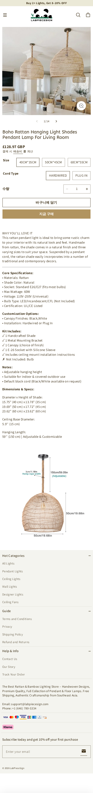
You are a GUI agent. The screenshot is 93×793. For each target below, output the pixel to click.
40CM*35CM (27, 162)
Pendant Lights (12, 571)
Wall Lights (9, 586)
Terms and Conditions (17, 619)
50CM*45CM (53, 162)
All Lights (8, 563)
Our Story (8, 667)
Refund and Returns (15, 642)
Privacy (7, 626)
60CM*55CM (79, 162)
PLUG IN (81, 175)
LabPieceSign (17, 768)
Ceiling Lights (11, 579)
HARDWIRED (58, 175)
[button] (5, 15)
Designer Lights (12, 594)
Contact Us (9, 659)
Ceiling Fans (10, 602)
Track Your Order (13, 674)
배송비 (18, 151)
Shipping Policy (12, 634)
